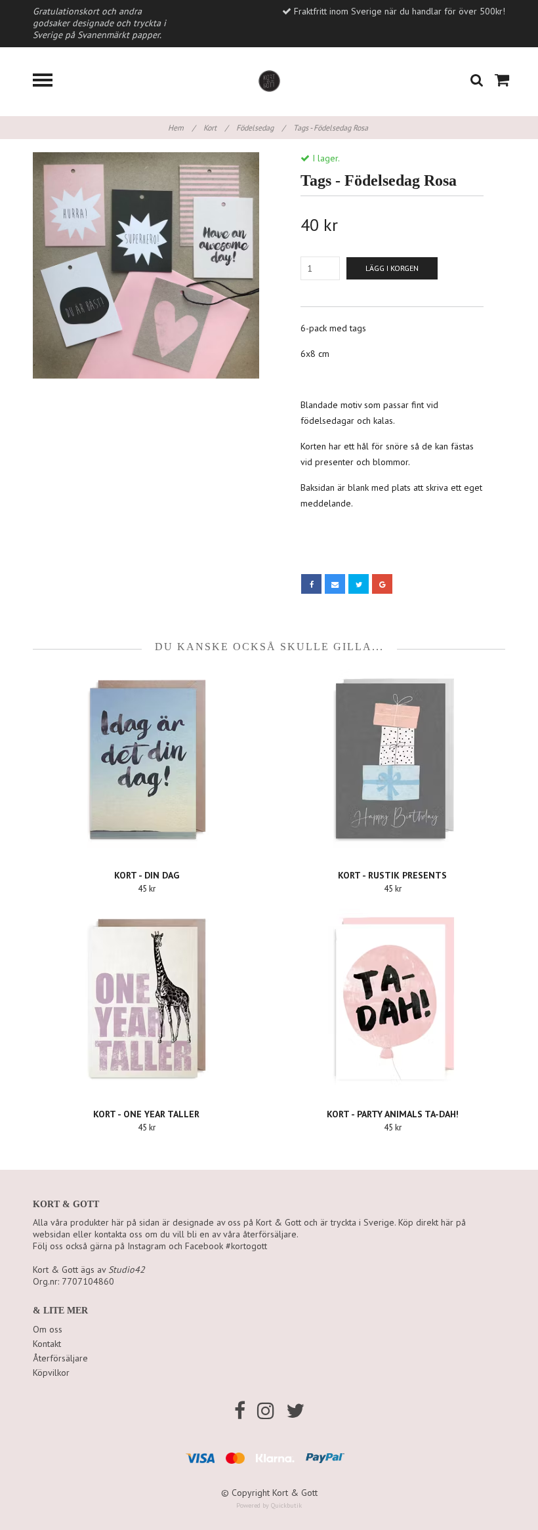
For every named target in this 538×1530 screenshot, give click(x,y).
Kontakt (47, 1344)
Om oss (47, 1329)
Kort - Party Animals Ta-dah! (393, 1114)
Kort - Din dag (146, 875)
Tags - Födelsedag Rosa (331, 128)
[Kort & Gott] (269, 80)
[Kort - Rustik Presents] (392, 761)
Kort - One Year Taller (146, 1114)
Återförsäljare (60, 1358)
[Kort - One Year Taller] (146, 1000)
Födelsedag (260, 128)
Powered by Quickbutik (269, 1505)
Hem (181, 128)
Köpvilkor (51, 1372)
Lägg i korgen (392, 268)
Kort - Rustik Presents (392, 875)
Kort (215, 128)
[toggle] (49, 81)
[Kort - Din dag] (146, 761)
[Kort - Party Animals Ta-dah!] (392, 1000)
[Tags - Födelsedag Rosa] (146, 265)
